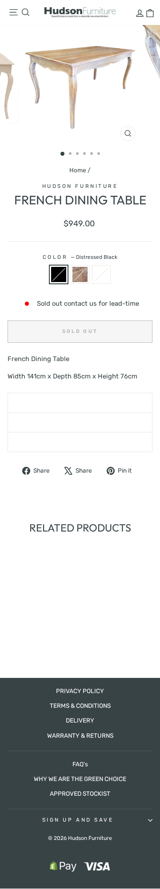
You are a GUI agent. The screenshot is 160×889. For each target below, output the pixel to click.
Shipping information (80, 402)
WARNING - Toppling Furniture (80, 442)
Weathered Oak (80, 274)
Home (77, 170)
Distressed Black (59, 274)
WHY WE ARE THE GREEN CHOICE (80, 778)
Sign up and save (78, 820)
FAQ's (80, 764)
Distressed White (101, 274)
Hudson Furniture (80, 186)
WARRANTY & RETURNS (80, 735)
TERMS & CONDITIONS (80, 705)
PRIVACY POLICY (80, 690)
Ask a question (79, 422)
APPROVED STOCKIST (80, 793)
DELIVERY (80, 720)
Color (80, 257)
